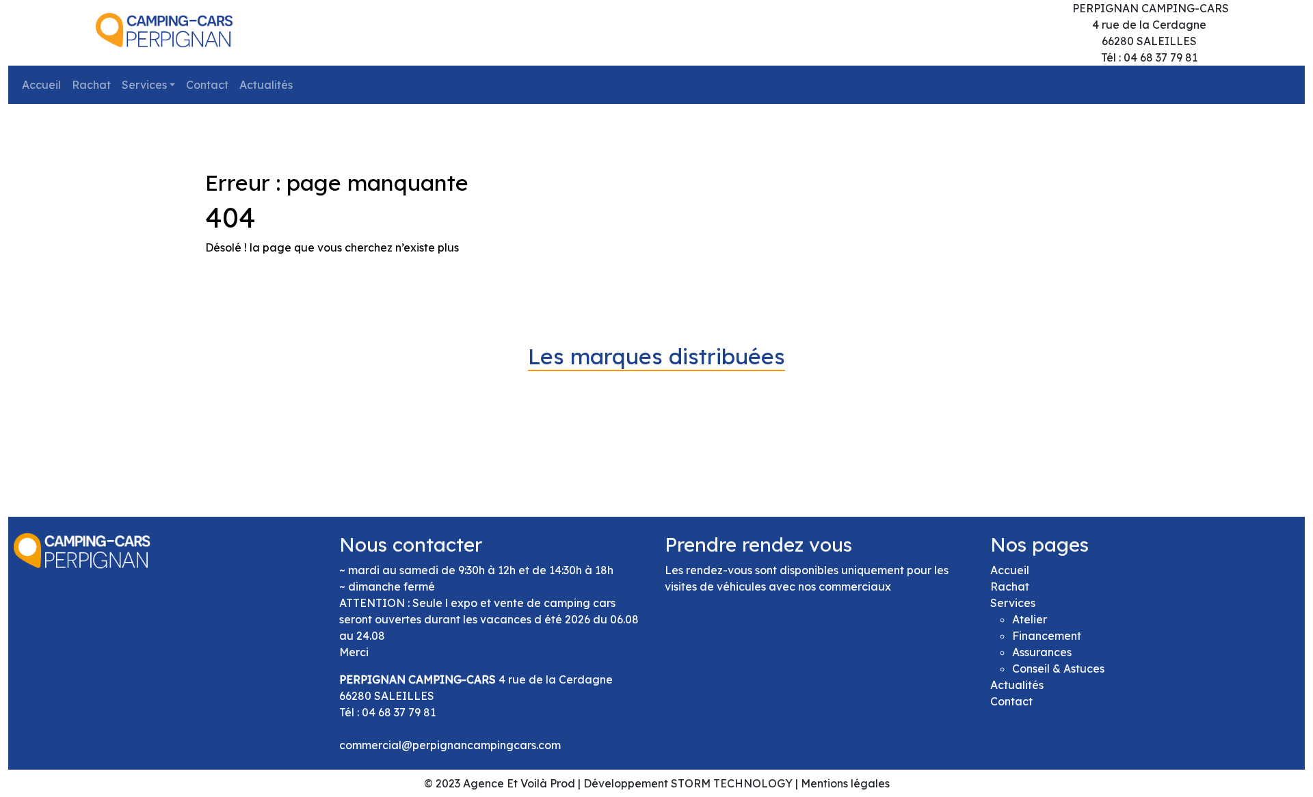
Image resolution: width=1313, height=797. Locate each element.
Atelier (1029, 619)
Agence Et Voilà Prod (519, 783)
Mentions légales (845, 783)
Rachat (91, 85)
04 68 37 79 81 (399, 712)
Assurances (1042, 652)
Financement (1046, 636)
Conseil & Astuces (1058, 668)
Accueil (41, 85)
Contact (207, 85)
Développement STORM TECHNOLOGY (688, 783)
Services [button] (144, 85)
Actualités (266, 85)
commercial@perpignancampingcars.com (450, 745)
